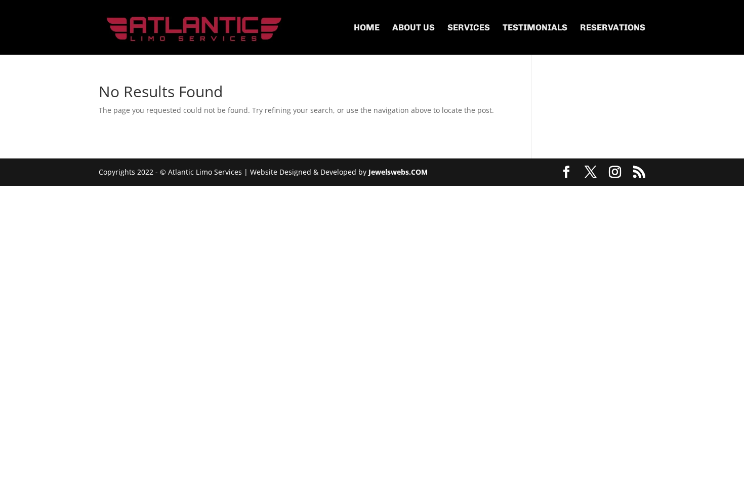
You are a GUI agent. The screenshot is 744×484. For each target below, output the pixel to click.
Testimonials (535, 28)
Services (468, 28)
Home (367, 28)
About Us (413, 28)
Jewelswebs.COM (398, 172)
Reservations (612, 28)
